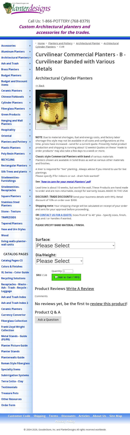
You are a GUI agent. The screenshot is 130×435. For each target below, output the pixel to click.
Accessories (8, 45)
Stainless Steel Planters (10, 203)
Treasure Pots (9, 393)
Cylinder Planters (12, 102)
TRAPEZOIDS (8, 217)
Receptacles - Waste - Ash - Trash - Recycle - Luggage (14, 288)
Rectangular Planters (14, 165)
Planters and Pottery (14, 141)
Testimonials (9, 387)
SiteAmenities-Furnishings (10, 179)
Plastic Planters (10, 147)
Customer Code (19, 416)
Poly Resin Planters (13, 153)
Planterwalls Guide (12, 357)
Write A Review (80, 288)
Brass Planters (10, 69)
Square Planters (11, 196)
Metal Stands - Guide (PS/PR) (14, 338)
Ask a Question (48, 319)
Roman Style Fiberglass (15, 363)
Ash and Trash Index (13, 297)
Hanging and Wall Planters (12, 122)
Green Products (10, 114)
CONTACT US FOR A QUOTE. (55, 215)
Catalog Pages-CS (12, 260)
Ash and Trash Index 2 (14, 302)
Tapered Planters (11, 223)
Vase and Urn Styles (13, 229)
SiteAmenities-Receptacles (10, 188)
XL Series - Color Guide (15, 272)
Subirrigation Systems (15, 375)
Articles (84, 416)
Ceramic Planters (11, 90)
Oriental (6, 135)
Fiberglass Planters (13, 108)
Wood (4, 235)
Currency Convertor (13, 314)
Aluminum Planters (13, 51)
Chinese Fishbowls (12, 96)
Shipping (40, 416)
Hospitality (8, 129)
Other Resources (11, 399)
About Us (99, 416)
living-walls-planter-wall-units (14, 243)
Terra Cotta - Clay (12, 381)
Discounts (68, 416)
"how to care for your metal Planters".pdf (65, 181)
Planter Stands (10, 351)
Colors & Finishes (11, 266)
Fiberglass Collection (14, 320)
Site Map (115, 416)
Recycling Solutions (13, 278)
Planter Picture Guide (14, 345)
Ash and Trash (10, 63)
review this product (108, 303)
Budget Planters (11, 75)
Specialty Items (10, 369)
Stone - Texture (11, 211)
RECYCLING (7, 159)
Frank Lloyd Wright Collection (13, 328)
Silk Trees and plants (14, 171)
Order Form (8, 405)
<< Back (40, 85)
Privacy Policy (65, 421)
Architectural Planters (15, 57)
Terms (53, 416)
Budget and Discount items (14, 83)
